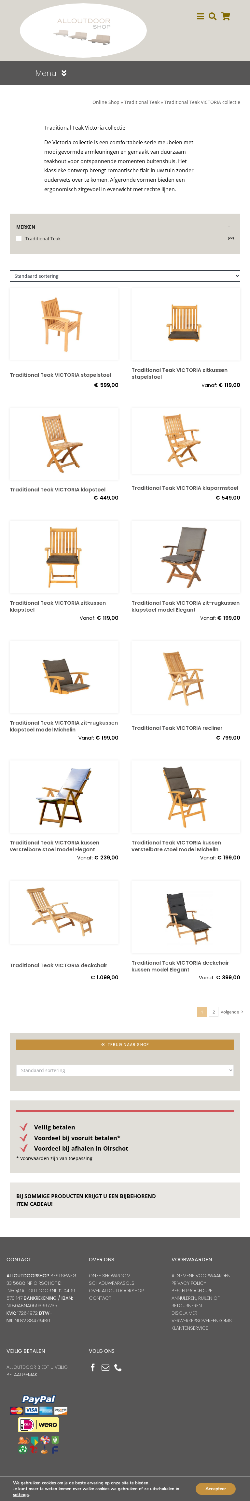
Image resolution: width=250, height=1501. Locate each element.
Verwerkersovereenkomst (203, 1320)
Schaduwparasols (111, 1283)
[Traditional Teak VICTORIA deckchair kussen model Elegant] (186, 917)
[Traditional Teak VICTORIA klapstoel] (64, 444)
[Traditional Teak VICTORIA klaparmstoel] (186, 443)
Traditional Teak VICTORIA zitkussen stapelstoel (180, 373)
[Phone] (118, 1367)
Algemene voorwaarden (201, 1275)
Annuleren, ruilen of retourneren (196, 1302)
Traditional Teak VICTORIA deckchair (58, 965)
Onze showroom (110, 1275)
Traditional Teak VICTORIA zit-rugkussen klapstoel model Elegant (186, 606)
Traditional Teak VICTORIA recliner (177, 728)
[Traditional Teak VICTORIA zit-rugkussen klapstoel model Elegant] (186, 557)
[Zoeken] (212, 16)
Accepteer (215, 1489)
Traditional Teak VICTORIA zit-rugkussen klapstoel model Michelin (64, 726)
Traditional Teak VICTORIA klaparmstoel (185, 488)
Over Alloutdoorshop (116, 1290)
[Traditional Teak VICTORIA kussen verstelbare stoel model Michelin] (186, 796)
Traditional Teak (142, 102)
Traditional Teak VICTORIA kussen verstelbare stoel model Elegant (54, 846)
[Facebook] (93, 1367)
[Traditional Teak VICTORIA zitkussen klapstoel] (64, 557)
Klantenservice (190, 1328)
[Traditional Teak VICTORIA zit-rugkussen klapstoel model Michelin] (64, 677)
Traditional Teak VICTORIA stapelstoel (60, 375)
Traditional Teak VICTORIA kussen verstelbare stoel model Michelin (176, 846)
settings (21, 1495)
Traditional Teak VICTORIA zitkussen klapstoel (58, 606)
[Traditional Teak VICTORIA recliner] (186, 679)
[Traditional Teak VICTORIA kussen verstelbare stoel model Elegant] (64, 796)
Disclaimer (184, 1313)
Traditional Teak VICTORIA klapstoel (57, 489)
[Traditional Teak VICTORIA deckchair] (64, 918)
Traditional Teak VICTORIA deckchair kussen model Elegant (180, 966)
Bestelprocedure (192, 1290)
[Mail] (105, 1367)
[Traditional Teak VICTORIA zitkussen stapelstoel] (186, 324)
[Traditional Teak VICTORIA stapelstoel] (64, 326)
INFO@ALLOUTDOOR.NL (32, 1290)
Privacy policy (189, 1283)
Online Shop (105, 102)
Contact (100, 1298)
